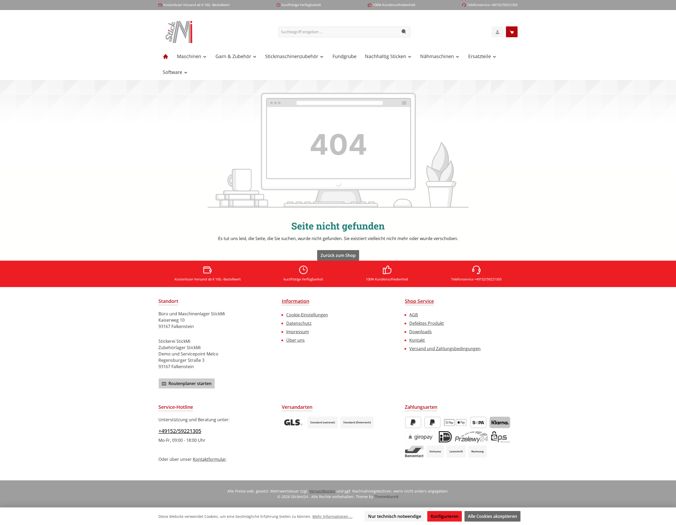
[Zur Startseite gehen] (178, 32)
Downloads (420, 332)
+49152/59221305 (179, 430)
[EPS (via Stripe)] (500, 437)
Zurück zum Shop (338, 255)
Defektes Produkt (426, 323)
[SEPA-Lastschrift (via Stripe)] (478, 422)
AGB (413, 315)
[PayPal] (413, 422)
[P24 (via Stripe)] (471, 437)
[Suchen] (404, 32)
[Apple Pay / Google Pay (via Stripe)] (455, 422)
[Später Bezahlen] (432, 422)
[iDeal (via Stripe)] (445, 437)
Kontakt (417, 340)
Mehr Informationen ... (332, 516)
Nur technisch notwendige (394, 516)
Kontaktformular (209, 459)
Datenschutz (299, 323)
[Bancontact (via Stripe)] (414, 451)
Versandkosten (322, 491)
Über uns (295, 340)
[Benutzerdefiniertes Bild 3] (293, 422)
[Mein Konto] (497, 31)
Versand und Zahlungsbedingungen (445, 348)
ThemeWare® (386, 496)
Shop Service (419, 301)
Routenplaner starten (189, 383)
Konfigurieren (444, 516)
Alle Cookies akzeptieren (492, 516)
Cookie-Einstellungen (307, 315)
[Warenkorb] (512, 31)
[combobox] (338, 32)
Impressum (297, 332)
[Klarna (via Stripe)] (499, 422)
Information (295, 301)
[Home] (165, 56)
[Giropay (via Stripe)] (420, 437)
